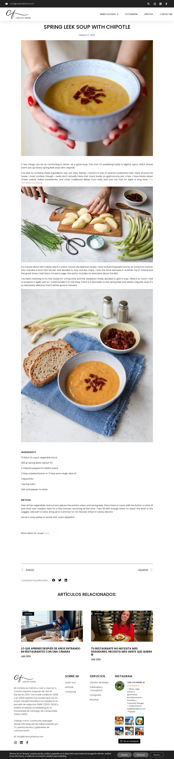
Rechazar (141, 755)
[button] (148, 4)
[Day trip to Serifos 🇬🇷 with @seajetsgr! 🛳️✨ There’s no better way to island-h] (129, 720)
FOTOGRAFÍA (131, 14)
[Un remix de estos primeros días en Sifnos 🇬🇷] (139, 731)
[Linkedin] (21, 742)
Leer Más (26, 656)
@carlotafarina (133, 686)
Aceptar (124, 755)
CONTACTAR (166, 14)
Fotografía (95, 695)
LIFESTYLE (148, 14)
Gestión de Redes (99, 682)
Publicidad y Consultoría (96, 689)
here (46, 533)
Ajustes (157, 755)
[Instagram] (15, 742)
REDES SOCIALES (108, 14)
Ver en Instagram (131, 741)
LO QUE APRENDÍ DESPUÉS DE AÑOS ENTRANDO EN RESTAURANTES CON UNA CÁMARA (50, 650)
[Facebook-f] (27, 742)
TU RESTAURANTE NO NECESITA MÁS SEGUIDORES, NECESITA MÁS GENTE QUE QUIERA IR (121, 652)
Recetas (94, 699)
